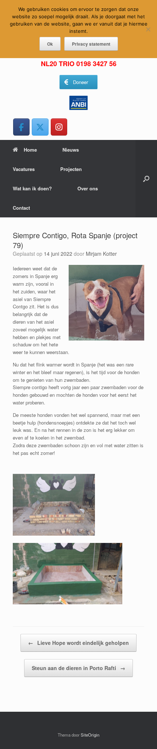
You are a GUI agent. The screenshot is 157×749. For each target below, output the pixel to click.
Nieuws (70, 149)
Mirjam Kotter (101, 253)
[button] (146, 178)
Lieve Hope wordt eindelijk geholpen (78, 642)
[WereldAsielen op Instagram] (59, 127)
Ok (50, 44)
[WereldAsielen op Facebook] (21, 127)
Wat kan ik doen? (32, 188)
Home (30, 149)
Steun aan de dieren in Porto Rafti (78, 668)
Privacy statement (91, 44)
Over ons (87, 188)
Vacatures (24, 169)
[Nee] (148, 29)
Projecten (71, 169)
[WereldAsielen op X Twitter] (40, 127)
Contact (21, 207)
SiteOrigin (90, 735)
